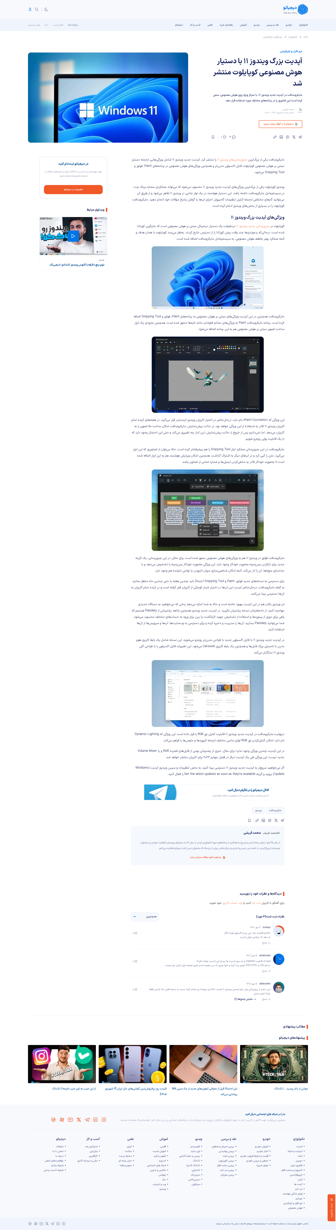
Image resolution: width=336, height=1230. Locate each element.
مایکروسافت (275, 810)
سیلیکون (196, 1184)
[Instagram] (104, 1120)
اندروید (162, 1161)
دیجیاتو (179, 25)
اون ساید (195, 1151)
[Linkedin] (95, 1120)
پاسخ (264, 943)
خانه (305, 37)
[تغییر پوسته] (46, 9)
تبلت (300, 1156)
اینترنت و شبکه (295, 1151)
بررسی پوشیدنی (226, 1151)
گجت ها (298, 1184)
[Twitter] (79, 1120)
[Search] (37, 9)
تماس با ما (58, 1151)
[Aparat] (62, 1120)
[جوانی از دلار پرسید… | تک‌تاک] (274, 1064)
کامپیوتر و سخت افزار (291, 1170)
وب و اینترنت (159, 1184)
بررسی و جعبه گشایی (189, 1156)
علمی (210, 25)
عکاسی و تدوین (158, 1170)
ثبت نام (256, 903)
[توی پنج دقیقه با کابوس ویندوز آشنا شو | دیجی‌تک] (73, 236)
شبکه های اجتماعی (156, 1165)
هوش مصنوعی (34, 25)
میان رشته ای (125, 1161)
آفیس (163, 1146)
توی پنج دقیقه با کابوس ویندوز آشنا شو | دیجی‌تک (77, 265)
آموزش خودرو (261, 1146)
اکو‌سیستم (195, 1146)
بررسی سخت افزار (225, 1165)
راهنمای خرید (226, 25)
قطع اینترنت (58, 25)
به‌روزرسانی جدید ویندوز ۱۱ (252, 226)
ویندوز (258, 810)
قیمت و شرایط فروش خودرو (254, 1156)
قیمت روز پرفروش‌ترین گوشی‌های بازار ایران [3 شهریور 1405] (136, 1091)
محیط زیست (125, 1156)
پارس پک (234, 1223)
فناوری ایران (296, 1165)
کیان (300, 1180)
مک (164, 1180)
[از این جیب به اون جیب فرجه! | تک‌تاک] (62, 1064)
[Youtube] (70, 1120)
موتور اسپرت (262, 1165)
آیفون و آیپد (160, 1156)
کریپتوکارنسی (296, 1175)
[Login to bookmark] (213, 137)
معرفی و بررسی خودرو (257, 1161)
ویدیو (257, 25)
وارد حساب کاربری (232, 903)
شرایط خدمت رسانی (54, 1170)
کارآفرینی (93, 1156)
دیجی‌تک (195, 1175)
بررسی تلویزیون (226, 1161)
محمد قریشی (288, 109)
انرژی (129, 1146)
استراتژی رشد (91, 1146)
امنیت (299, 1146)
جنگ (46, 25)
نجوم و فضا (126, 1165)
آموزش (243, 25)
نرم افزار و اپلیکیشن (272, 37)
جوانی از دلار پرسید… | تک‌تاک (291, 1089)
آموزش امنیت (159, 1151)
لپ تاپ (298, 1189)
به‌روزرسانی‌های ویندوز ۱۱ (232, 159)
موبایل (298, 1198)
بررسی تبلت (228, 1156)
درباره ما (59, 1156)
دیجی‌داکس (194, 1180)
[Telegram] (87, 1120)
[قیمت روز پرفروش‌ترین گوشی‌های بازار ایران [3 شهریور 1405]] (133, 1064)
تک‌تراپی (196, 1170)
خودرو (289, 25)
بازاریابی (94, 1151)
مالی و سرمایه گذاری (87, 1161)
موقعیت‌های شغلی (54, 1161)
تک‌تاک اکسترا (193, 1165)
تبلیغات (60, 1146)
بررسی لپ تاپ (227, 1170)
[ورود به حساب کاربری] (30, 9)
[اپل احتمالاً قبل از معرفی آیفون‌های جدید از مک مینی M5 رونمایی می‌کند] (203, 1064)
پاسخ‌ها (243, 999)
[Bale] (53, 1120)
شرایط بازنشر (57, 1165)
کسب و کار (195, 25)
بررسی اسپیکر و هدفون (223, 1146)
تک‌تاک (196, 1161)
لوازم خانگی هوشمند (292, 1194)
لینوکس (162, 1175)
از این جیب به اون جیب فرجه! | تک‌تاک (74, 1089)
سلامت (128, 1151)
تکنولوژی (303, 25)
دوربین (299, 1161)
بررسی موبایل (227, 1175)
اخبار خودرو (262, 1151)
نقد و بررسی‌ (273, 25)
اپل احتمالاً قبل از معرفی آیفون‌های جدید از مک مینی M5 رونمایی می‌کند (204, 1091)
